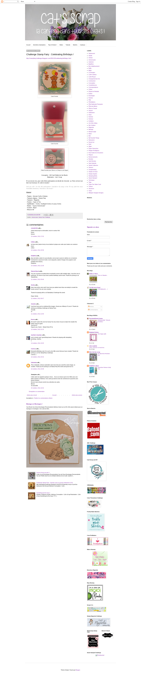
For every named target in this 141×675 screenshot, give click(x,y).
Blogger (78, 670)
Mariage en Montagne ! (34, 404)
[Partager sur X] (49, 215)
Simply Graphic (93, 174)
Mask (90, 133)
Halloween (92, 112)
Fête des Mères (93, 106)
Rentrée (91, 159)
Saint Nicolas (92, 161)
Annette (33, 304)
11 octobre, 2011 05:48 (37, 279)
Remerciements (93, 157)
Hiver (90, 115)
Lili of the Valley (93, 123)
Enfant (90, 93)
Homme (91, 117)
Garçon (91, 110)
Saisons (91, 167)
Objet (90, 146)
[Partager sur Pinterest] (53, 215)
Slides (61, 45)
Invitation (91, 121)
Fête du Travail (93, 108)
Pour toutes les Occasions (96, 152)
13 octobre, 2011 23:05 (37, 343)
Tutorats (68, 45)
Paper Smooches (93, 148)
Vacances (91, 188)
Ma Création (92, 125)
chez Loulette (93, 346)
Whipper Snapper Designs (96, 193)
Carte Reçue (92, 77)
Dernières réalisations (39, 45)
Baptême (91, 64)
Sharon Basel (35, 271)
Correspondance (93, 87)
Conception (92, 83)
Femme (91, 98)
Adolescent (92, 53)
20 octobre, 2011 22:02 (37, 388)
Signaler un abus (93, 227)
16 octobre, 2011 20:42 (37, 357)
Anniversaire (35, 217)
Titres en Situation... (103, 275)
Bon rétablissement (94, 66)
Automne (91, 62)
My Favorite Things (94, 138)
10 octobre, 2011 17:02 (37, 236)
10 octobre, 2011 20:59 (37, 250)
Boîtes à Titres (93, 273)
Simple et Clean (93, 171)
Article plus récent (32, 395)
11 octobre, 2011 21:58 (37, 314)
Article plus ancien (77, 395)
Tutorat (90, 186)
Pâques (91, 155)
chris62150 (34, 228)
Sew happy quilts (102, 333)
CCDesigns (92, 72)
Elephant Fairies (94, 332)
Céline (33, 242)
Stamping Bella (93, 176)
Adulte (90, 55)
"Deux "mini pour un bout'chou (96, 347)
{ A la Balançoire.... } (103, 289)
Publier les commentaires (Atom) (43, 398)
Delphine (33, 255)
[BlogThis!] (47, 215)
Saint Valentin (92, 163)
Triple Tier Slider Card (95, 184)
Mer (90, 136)
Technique (91, 180)
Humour (91, 119)
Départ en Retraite (94, 91)
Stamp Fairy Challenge (44, 217)
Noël (90, 144)
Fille (90, 100)
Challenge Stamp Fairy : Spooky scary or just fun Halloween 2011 (54, 482)
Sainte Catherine (93, 165)
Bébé (90, 70)
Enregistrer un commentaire (36, 391)
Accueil (28, 45)
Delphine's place (94, 366)
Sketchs (75, 45)
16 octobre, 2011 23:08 (37, 369)
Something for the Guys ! (43, 493)
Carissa (33, 349)
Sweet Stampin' (93, 178)
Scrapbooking (92, 169)
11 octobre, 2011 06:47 (37, 298)
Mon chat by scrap (94, 352)
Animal (90, 57)
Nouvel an (91, 142)
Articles (91, 306)
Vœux (90, 190)
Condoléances (93, 85)
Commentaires (93, 309)
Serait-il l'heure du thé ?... (43, 472)
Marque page (92, 131)
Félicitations (92, 102)
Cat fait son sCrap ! (95, 287)
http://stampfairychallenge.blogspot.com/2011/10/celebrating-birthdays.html (48, 58)
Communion (92, 81)
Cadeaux (82, 45)
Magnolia (91, 127)
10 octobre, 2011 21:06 (37, 265)
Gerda (33, 285)
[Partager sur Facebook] (51, 215)
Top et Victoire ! (52, 45)
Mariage (91, 129)
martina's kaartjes (36, 335)
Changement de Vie (94, 79)
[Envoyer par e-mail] (45, 215)
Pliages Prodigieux (94, 150)
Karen (33, 319)
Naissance (92, 140)
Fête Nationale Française (96, 104)
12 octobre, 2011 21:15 (37, 329)
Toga (90, 182)
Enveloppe (92, 95)
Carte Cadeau (93, 74)
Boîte (90, 68)
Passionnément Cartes (96, 318)
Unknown (33, 362)
